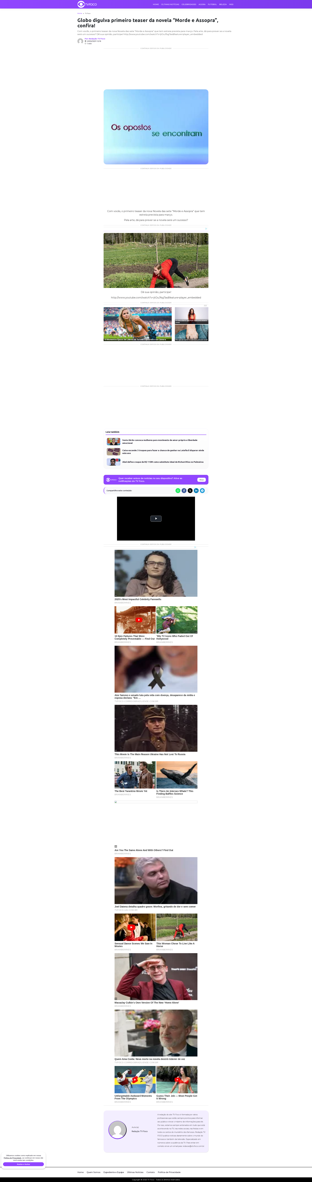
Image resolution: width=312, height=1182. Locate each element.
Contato (150, 1172)
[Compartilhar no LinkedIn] (196, 490)
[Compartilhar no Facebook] (184, 490)
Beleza (223, 4)
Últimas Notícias (170, 4)
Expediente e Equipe (113, 1172)
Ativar (201, 480)
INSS (231, 4)
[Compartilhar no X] (190, 490)
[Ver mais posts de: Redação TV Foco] (80, 41)
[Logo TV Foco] (87, 4)
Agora (202, 4)
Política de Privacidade (169, 1172)
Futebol (212, 4)
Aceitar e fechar (23, 1164)
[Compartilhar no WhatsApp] (178, 490)
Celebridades (189, 4)
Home (156, 4)
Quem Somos (93, 1172)
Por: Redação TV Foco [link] (95, 39)
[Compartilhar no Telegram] (202, 490)
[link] (117, 1130)
